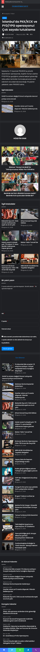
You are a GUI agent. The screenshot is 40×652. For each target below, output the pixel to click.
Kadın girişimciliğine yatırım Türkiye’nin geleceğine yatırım (26, 470)
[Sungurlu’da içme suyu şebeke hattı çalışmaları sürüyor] (7, 490)
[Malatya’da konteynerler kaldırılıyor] (7, 387)
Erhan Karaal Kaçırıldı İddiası (29, 222)
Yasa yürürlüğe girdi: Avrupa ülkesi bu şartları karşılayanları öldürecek (25, 535)
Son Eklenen (20, 358)
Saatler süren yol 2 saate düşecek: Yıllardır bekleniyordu (24, 395)
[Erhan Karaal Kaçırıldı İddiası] (29, 214)
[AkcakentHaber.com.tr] (20, 6)
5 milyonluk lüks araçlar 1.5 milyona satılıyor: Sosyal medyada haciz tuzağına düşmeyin (25, 367)
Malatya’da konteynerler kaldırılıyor (16, 2)
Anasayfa (6, 13)
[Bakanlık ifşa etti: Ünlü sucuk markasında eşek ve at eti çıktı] (10, 214)
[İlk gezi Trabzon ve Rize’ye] (7, 499)
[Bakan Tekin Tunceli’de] (29, 235)
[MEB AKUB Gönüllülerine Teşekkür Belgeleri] (29, 259)
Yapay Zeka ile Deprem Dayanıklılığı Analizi (23, 460)
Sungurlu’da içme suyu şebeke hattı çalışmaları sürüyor (26, 488)
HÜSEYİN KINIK (9, 34)
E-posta (5, 321)
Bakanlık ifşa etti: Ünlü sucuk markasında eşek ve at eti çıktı (10, 223)
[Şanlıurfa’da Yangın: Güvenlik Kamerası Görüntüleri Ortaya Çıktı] (7, 508)
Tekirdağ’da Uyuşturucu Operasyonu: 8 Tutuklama (24, 525)
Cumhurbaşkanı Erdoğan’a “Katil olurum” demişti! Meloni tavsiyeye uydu (26, 545)
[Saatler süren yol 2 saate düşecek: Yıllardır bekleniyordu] (7, 108)
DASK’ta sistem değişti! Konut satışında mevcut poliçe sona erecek (17, 377)
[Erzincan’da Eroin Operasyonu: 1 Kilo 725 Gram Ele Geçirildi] (10, 259)
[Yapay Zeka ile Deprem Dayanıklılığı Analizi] (7, 462)
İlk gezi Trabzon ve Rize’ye (24, 496)
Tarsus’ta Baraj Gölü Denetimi (26, 515)
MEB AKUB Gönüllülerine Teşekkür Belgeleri (29, 267)
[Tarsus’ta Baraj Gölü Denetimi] (7, 518)
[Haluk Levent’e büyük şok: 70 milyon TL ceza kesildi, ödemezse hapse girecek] (10, 235)
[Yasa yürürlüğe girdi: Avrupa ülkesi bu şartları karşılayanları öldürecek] (7, 536)
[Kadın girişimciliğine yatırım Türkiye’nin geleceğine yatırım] (7, 471)
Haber (13, 13)
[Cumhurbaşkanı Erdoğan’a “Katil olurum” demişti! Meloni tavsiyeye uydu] (7, 546)
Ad (3, 313)
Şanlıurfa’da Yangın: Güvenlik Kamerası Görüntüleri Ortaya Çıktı (26, 507)
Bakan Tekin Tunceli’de (29, 242)
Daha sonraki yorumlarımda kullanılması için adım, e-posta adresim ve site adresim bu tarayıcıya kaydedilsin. (19, 340)
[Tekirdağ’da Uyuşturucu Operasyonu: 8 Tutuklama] (7, 527)
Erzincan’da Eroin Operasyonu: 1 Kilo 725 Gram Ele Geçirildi (10, 268)
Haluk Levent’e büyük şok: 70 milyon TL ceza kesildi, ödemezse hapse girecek (10, 245)
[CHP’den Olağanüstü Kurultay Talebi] (7, 480)
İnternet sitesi (6, 329)
